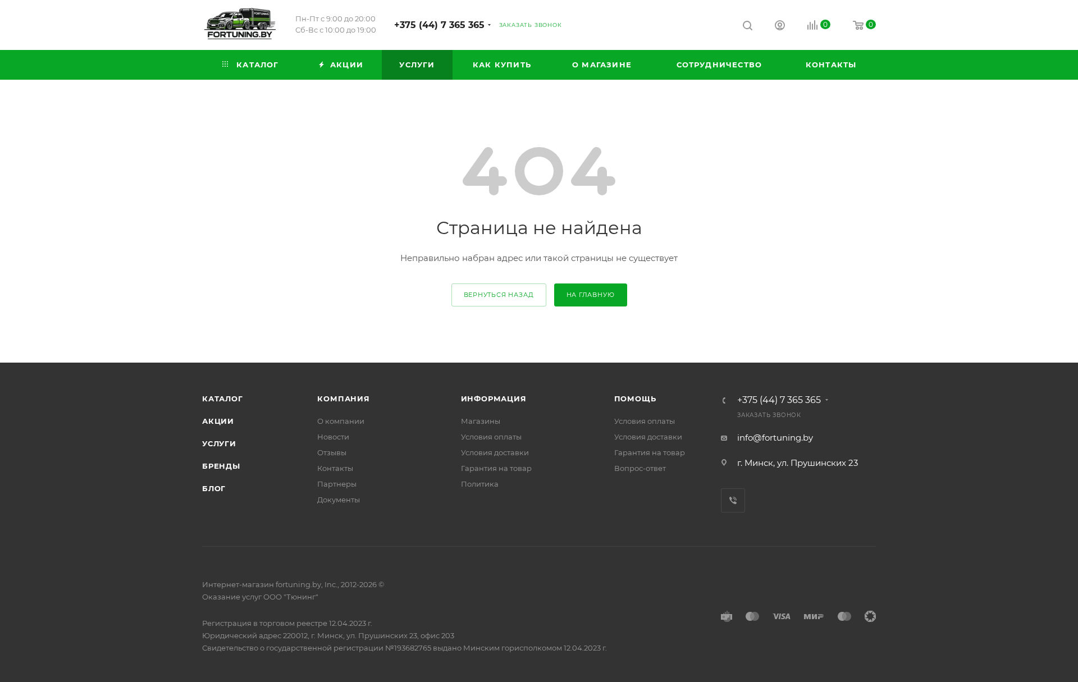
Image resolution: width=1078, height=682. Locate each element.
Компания (343, 398)
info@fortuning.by (775, 437)
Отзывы (331, 452)
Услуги (219, 443)
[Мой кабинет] (780, 27)
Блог (214, 488)
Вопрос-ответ (640, 468)
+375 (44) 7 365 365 (439, 25)
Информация (494, 398)
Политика (480, 483)
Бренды (221, 465)
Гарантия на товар (496, 468)
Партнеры (337, 483)
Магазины (480, 420)
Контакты (335, 468)
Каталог (222, 398)
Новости (333, 436)
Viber (733, 500)
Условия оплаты (491, 436)
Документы (338, 499)
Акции (218, 420)
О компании (340, 420)
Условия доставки (495, 452)
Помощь (635, 398)
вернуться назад (499, 295)
